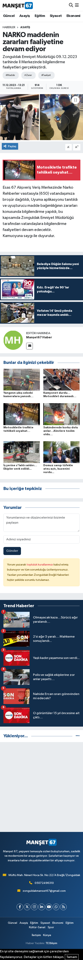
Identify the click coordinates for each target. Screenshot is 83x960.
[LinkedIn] (41, 907)
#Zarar (28, 75)
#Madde (10, 75)
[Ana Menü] (77, 5)
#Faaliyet (46, 75)
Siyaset (56, 16)
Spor (51, 927)
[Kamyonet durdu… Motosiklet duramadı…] (61, 379)
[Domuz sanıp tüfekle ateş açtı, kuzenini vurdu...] (61, 452)
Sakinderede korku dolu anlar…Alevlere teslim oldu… (60, 431)
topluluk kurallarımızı (40, 564)
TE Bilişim (51, 943)
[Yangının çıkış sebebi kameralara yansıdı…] (21, 379)
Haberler (9, 27)
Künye (47, 935)
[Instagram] (34, 907)
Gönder (12, 551)
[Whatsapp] (56, 907)
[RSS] (63, 907)
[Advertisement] (41, 787)
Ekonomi (73, 16)
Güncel (9, 16)
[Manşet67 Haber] (13, 340)
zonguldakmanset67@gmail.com (44, 890)
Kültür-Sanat (37, 927)
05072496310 (44, 882)
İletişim (36, 935)
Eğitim (40, 16)
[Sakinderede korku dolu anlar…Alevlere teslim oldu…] (61, 414)
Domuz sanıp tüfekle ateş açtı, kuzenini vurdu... (58, 469)
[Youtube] (49, 907)
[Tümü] (78, 736)
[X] (27, 907)
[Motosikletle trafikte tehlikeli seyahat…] (21, 414)
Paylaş (12, 146)
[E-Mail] (29, 346)
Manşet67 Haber (39, 337)
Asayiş (24, 16)
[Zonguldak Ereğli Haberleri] (18, 5)
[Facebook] (20, 907)
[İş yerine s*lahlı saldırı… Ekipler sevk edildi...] (21, 452)
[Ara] (71, 5)
